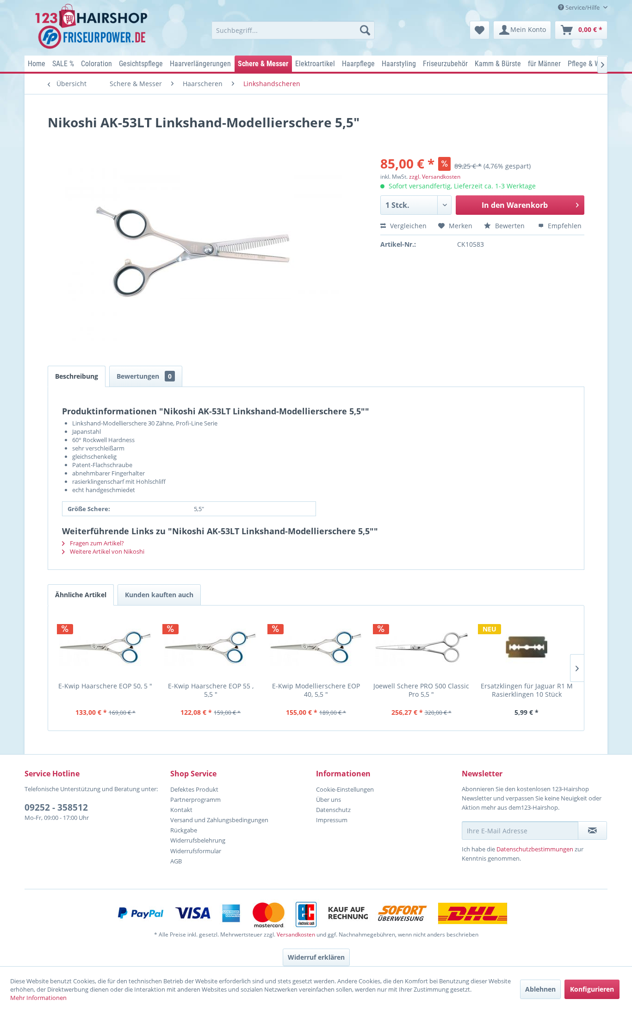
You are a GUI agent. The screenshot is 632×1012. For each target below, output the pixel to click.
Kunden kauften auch (159, 594)
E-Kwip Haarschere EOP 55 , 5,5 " (211, 690)
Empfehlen (564, 225)
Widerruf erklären (316, 957)
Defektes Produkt (194, 789)
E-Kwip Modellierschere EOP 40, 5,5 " (316, 690)
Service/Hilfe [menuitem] (582, 7)
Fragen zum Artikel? (96, 543)
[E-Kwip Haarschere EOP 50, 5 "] (105, 647)
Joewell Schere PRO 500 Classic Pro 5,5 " (421, 690)
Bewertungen (144, 376)
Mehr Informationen (38, 997)
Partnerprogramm (195, 799)
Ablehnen (540, 989)
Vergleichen (407, 225)
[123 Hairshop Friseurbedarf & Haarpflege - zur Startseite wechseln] (92, 26)
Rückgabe (183, 830)
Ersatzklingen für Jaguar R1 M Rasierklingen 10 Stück (527, 690)
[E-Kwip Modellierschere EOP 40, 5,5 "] (316, 647)
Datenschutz (333, 810)
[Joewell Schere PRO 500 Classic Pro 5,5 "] (421, 647)
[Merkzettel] (479, 30)
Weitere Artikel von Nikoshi (106, 551)
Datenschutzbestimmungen (534, 849)
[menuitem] (293, 30)
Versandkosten (296, 934)
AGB (176, 861)
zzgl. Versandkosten (434, 177)
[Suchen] (365, 30)
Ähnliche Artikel (80, 594)
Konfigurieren (592, 989)
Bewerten (510, 225)
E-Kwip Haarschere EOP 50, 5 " (105, 686)
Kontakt (181, 810)
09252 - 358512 (56, 807)
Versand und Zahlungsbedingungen (219, 820)
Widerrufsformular (195, 851)
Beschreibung (76, 376)
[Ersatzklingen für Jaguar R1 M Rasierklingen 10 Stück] (526, 647)
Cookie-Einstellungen (345, 789)
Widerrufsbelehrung (197, 840)
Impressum (331, 820)
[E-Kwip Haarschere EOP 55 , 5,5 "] (211, 647)
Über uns (328, 799)
